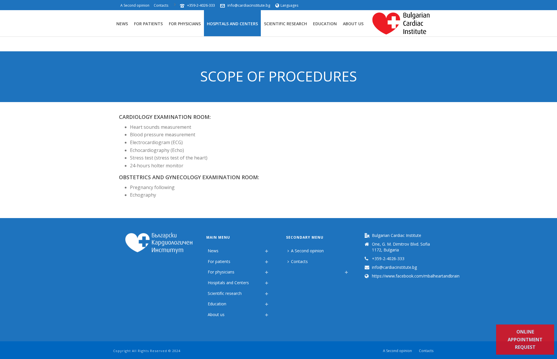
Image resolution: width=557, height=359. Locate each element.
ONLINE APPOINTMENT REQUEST (525, 339)
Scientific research (285, 23)
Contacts (299, 261)
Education (325, 23)
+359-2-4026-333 (201, 5)
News (122, 23)
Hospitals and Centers (232, 23)
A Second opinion (307, 250)
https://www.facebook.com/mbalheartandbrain (416, 276)
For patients (148, 23)
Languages (289, 5)
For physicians (185, 23)
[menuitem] (289, 270)
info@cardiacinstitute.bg (248, 5)
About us (353, 23)
